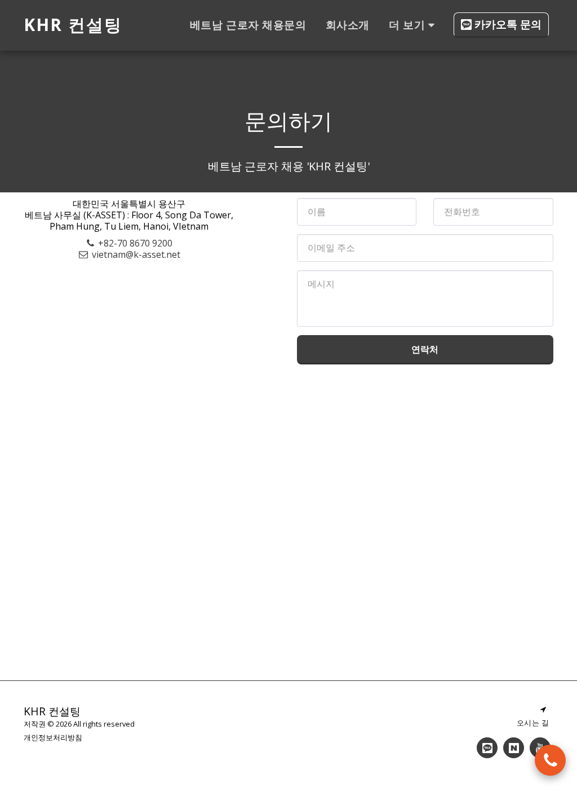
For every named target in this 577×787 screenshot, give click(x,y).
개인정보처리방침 (53, 737)
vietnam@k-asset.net (136, 254)
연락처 (424, 349)
